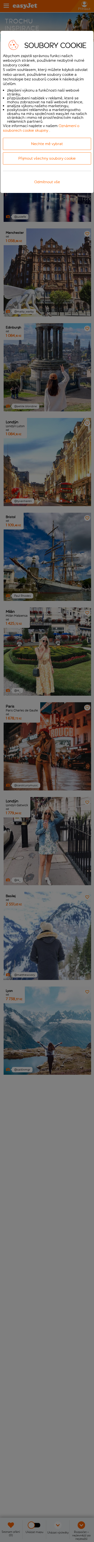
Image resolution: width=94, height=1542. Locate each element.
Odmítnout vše (47, 182)
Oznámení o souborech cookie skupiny (41, 128)
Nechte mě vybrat (47, 143)
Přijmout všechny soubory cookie (47, 158)
